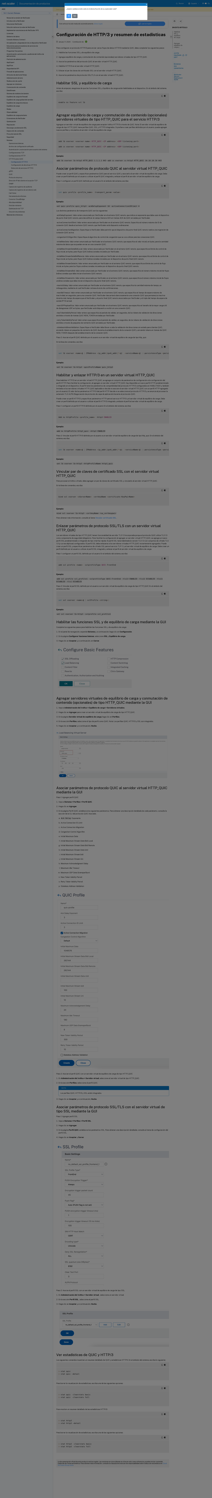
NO (74, 16)
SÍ (69, 16)
